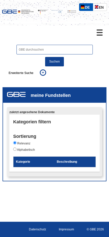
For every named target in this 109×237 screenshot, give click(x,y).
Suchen (54, 61)
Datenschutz (37, 229)
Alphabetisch (26, 150)
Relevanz (23, 143)
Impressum (66, 229)
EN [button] (102, 8)
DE (88, 8)
